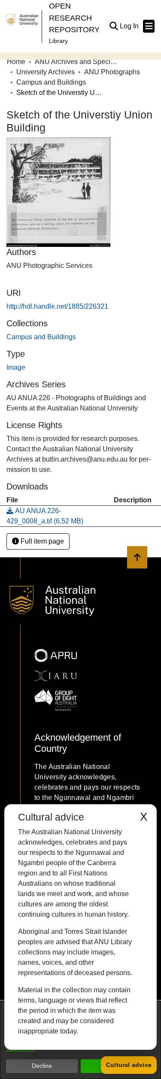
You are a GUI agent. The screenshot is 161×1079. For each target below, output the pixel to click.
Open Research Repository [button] (74, 17)
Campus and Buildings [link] (51, 82)
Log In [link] (130, 26)
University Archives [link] (45, 72)
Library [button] (58, 40)
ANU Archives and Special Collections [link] (78, 61)
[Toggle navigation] (149, 26)
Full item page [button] (41, 541)
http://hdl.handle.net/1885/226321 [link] (57, 306)
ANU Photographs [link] (112, 72)
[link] (41, 336)
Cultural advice (129, 1064)
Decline (42, 1065)
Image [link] (15, 367)
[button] (113, 26)
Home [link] (16, 61)
